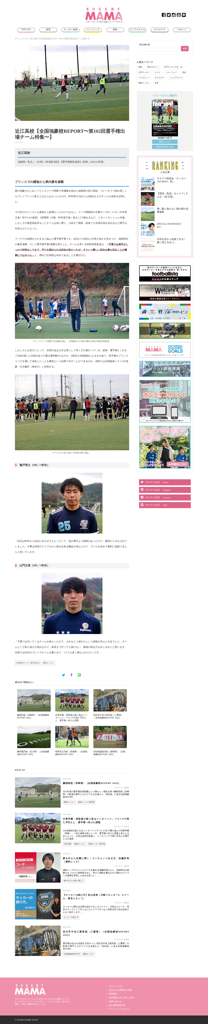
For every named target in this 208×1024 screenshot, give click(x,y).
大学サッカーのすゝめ (173, 67)
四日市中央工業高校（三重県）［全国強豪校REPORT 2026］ (96, 933)
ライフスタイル (137, 29)
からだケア (159, 29)
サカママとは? (115, 986)
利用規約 (113, 994)
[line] (184, 15)
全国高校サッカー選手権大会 (28, 663)
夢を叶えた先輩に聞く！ (74, 881)
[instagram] (174, 15)
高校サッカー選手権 (86, 802)
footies (25, 38)
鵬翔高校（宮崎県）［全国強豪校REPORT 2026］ (92, 783)
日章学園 (67, 844)
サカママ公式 (157, 482)
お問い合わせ (115, 1001)
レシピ (157, 72)
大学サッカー (143, 72)
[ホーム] (104, 9)
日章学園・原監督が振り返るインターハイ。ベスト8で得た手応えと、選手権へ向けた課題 (71, 718)
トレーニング (93, 29)
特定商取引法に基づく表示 (121, 998)
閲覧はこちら (165, 141)
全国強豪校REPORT (72, 954)
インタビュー (143, 78)
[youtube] (179, 15)
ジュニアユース (175, 78)
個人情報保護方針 (117, 1005)
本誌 (184, 72)
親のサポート (153, 67)
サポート (182, 29)
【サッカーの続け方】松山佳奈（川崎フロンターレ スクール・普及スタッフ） (96, 897)
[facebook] (164, 15)
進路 (115, 29)
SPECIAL (26, 29)
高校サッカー (48, 663)
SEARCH (144, 44)
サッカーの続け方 (71, 917)
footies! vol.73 (165, 137)
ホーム (18, 39)
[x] (169, 15)
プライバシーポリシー (119, 1009)
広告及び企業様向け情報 (120, 990)
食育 (48, 29)
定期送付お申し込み (165, 147)
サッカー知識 (71, 29)
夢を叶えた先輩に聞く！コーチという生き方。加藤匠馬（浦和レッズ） (96, 860)
